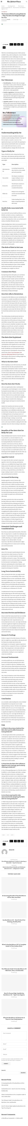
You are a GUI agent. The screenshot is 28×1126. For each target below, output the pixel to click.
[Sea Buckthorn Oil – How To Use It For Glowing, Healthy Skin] (14, 909)
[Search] (26, 1)
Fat (8, 835)
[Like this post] (11, 44)
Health (8, 19)
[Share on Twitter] (18, 44)
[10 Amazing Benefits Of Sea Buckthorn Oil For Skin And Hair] (14, 885)
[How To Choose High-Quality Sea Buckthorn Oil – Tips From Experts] (14, 983)
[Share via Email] (4, 47)
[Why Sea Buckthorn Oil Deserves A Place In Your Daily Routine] (14, 1007)
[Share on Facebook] (15, 44)
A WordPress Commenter (8, 1118)
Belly (3, 835)
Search (3, 1070)
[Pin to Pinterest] (22, 44)
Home (2, 6)
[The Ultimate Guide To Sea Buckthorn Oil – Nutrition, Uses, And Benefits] (14, 958)
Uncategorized (11, 6)
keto (12, 835)
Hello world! (19, 1118)
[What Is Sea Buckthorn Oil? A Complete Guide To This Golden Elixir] (14, 934)
